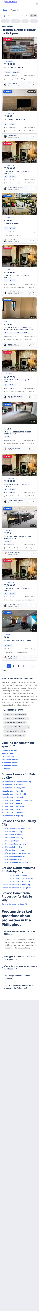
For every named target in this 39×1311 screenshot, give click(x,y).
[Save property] (29, 84)
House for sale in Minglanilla (13, 797)
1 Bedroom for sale (9, 756)
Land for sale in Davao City (12, 838)
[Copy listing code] (34, 75)
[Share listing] (33, 84)
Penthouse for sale (9, 750)
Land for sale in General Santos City (16, 828)
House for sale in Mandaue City (14, 806)
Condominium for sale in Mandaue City (17, 881)
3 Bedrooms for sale (10, 763)
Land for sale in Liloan (10, 841)
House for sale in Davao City (13, 791)
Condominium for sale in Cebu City (15, 875)
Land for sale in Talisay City (12, 835)
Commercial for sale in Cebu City (15, 904)
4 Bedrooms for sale (10, 766)
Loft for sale (6, 769)
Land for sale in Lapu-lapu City (14, 844)
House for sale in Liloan (11, 809)
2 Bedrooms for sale (10, 759)
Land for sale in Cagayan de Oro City (16, 853)
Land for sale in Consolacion (13, 850)
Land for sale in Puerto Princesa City (16, 862)
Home (4, 10)
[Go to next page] (9, 670)
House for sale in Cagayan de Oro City (17, 800)
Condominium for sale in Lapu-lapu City (17, 878)
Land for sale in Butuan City (13, 859)
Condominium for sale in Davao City (16, 885)
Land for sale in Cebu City (12, 831)
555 (4, 670)
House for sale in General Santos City (16, 782)
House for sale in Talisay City (13, 788)
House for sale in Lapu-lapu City (14, 794)
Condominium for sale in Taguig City (16, 888)
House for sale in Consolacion (14, 812)
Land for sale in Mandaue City (13, 856)
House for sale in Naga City (12, 803)
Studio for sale (7, 753)
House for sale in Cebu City (12, 785)
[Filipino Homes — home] (19, 4)
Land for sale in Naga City (12, 847)
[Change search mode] (5, 15)
